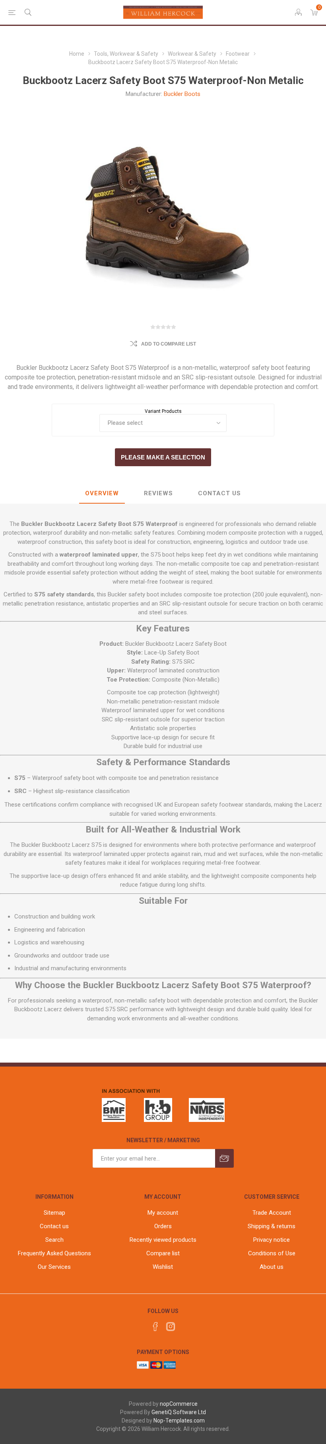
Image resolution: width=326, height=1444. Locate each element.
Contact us (54, 1226)
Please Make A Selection (163, 457)
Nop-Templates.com (179, 1420)
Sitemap (54, 1212)
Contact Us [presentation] (219, 493)
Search (54, 1239)
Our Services (54, 1266)
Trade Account (271, 1212)
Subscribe (224, 1158)
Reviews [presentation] (158, 493)
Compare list (163, 1253)
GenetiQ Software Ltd (178, 1412)
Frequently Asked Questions (54, 1253)
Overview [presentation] (102, 493)
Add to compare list (168, 344)
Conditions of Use (271, 1253)
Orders (163, 1226)
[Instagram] (170, 1326)
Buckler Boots (182, 94)
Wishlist (163, 1266)
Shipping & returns (271, 1226)
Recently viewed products (163, 1239)
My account (162, 1212)
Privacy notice (271, 1239)
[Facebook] (155, 1326)
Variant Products (163, 411)
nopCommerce (179, 1404)
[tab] (102, 494)
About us (271, 1266)
